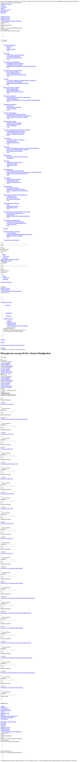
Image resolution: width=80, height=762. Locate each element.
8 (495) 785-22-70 (5, 19)
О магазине (4, 707)
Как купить (4, 723)
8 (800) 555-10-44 (5, 16)
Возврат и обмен (5, 713)
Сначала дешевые (5, 368)
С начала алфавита (6, 363)
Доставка (3, 724)
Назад (9, 320)
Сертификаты (4, 719)
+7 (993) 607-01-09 (11, 21)
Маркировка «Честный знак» (8, 721)
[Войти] (1, 296)
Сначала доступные (6, 373)
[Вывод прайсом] (3, 396)
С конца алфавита (5, 364)
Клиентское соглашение (7, 717)
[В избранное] (2, 398)
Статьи (2, 711)
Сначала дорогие (5, 370)
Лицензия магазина (6, 710)
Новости (3, 714)
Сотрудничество (5, 709)
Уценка (3, 706)
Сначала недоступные (6, 371)
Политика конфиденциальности (9, 716)
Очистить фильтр (11, 395)
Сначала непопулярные (7, 366)
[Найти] (2, 253)
